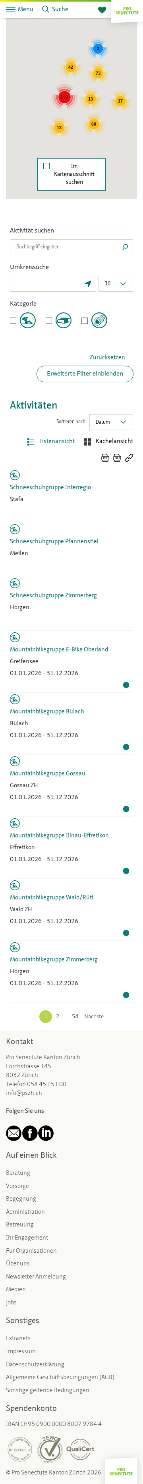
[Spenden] (102, 10)
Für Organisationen (31, 1251)
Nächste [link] (94, 1016)
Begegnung (21, 1199)
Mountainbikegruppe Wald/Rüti (51, 898)
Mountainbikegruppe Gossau (47, 774)
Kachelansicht (114, 442)
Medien (16, 1290)
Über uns (18, 1264)
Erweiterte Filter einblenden (85, 374)
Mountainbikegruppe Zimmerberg (54, 960)
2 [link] (57, 1016)
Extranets (18, 1339)
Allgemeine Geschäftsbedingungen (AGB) (60, 1378)
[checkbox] (23, 320)
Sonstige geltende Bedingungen (47, 1391)
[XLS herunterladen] (117, 458)
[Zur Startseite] (127, 9)
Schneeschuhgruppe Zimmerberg (53, 596)
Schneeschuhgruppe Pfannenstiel (54, 542)
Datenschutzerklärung (35, 1365)
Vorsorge (17, 1187)
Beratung (18, 1173)
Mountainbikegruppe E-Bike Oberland (59, 650)
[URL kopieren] (129, 458)
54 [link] (75, 1016)
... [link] (65, 1016)
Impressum (21, 1352)
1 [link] (45, 1016)
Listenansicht (57, 442)
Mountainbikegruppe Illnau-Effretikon (59, 836)
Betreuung (20, 1225)
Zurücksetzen (107, 358)
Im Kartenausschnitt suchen (74, 174)
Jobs (11, 1303)
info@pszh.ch (24, 1094)
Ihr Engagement (27, 1238)
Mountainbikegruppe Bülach (47, 712)
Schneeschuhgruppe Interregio (50, 488)
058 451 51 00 (46, 1085)
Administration (25, 1212)
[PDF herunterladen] (105, 458)
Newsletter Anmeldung (36, 1277)
